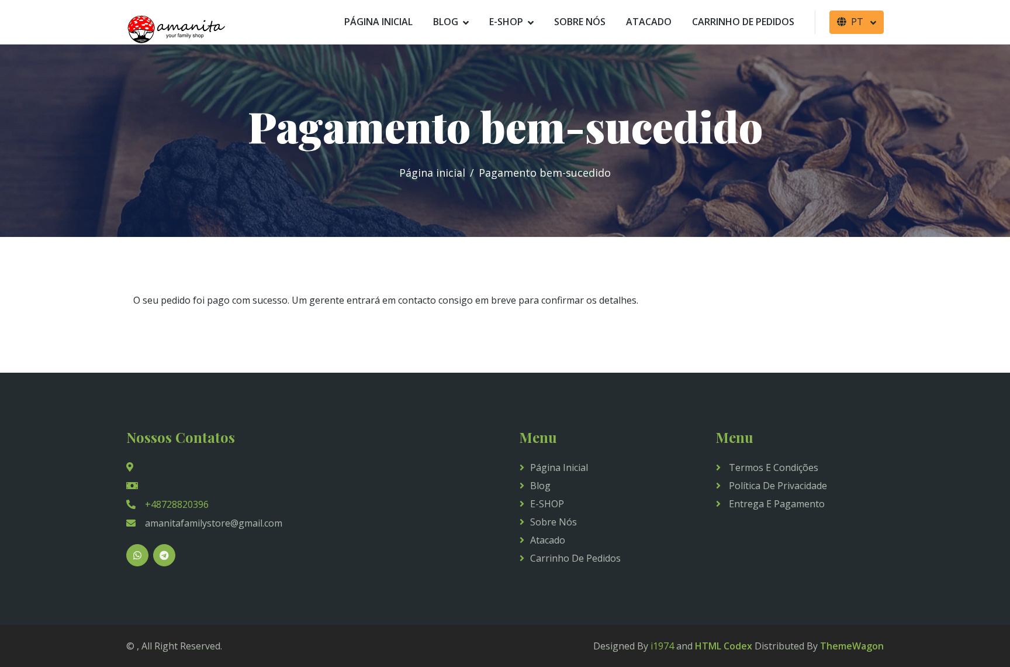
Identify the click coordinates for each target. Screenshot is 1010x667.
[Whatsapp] (137, 555)
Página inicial (378, 21)
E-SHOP (506, 21)
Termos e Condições (772, 467)
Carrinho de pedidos (743, 21)
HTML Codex (723, 646)
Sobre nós (580, 21)
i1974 (662, 646)
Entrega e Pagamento (776, 503)
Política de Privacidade (777, 485)
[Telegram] (164, 555)
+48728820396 (177, 504)
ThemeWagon (852, 646)
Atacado (649, 21)
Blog (445, 21)
